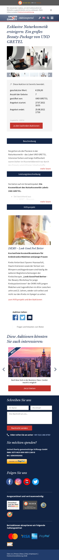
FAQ (26, 554)
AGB (25, 556)
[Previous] (9, 75)
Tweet (22, 317)
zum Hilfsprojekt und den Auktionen (25, 299)
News (22, 554)
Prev (9, 58)
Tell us (29, 317)
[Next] (50, 75)
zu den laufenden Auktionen (26, 125)
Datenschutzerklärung (26, 12)
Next (49, 58)
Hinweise (38, 2)
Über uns (10, 554)
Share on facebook (15, 317)
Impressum (33, 554)
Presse (16, 554)
